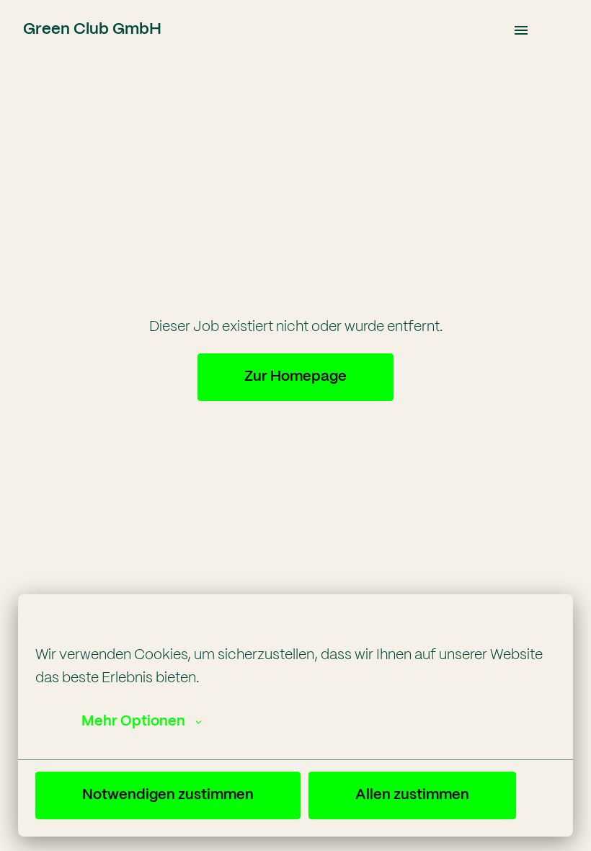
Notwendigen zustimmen (168, 795)
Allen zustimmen (412, 795)
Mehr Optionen (133, 721)
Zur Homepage (295, 377)
